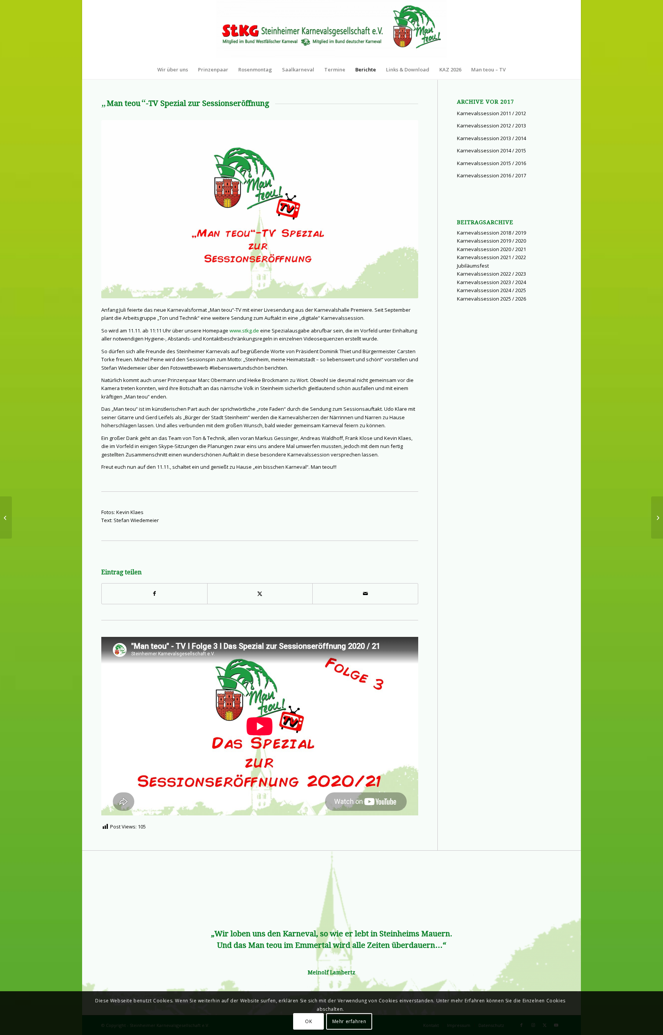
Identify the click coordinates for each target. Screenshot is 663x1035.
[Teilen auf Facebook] (154, 593)
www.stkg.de (244, 330)
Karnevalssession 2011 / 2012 (491, 113)
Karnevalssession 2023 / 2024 (491, 282)
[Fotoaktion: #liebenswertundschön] (6, 517)
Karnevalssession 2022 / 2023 (491, 273)
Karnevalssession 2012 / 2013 (491, 125)
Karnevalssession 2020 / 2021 (491, 249)
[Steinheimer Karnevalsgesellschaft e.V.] (331, 30)
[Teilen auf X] (260, 593)
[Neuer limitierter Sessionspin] (657, 517)
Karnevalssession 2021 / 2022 (491, 257)
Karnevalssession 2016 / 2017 (491, 175)
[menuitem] (172, 69)
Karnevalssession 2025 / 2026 (491, 298)
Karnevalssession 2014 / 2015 (491, 150)
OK (308, 1021)
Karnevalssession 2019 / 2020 (491, 240)
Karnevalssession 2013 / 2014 (491, 138)
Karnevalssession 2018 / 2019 (491, 232)
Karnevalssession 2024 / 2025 (491, 290)
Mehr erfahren (349, 1021)
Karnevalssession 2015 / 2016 (491, 163)
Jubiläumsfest (473, 265)
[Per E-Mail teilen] (365, 593)
